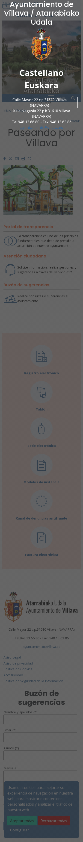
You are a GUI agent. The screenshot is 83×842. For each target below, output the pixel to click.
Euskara (41, 85)
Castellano (41, 72)
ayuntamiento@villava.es (41, 127)
